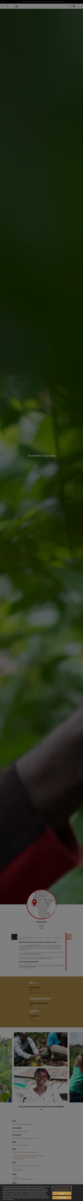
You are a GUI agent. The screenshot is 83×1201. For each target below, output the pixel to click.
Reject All (62, 1193)
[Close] (80, 1192)
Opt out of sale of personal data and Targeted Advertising (62, 1188)
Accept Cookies (61, 1197)
